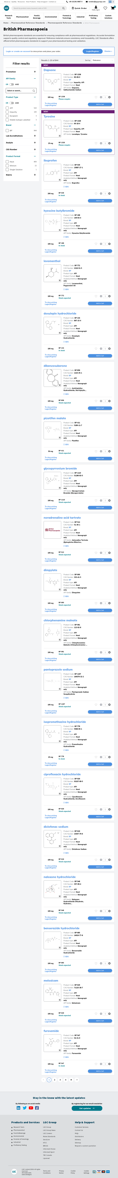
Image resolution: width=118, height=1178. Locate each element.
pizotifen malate (55, 418)
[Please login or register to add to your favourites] (96, 97)
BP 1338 (78, 74)
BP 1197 (78, 674)
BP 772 (77, 265)
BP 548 (77, 881)
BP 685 (77, 933)
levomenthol (52, 261)
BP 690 (77, 575)
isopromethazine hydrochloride (65, 722)
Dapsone (50, 70)
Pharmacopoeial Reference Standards (65, 23)
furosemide (51, 1031)
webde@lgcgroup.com (97, 2)
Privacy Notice (61, 1172)
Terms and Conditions (47, 1172)
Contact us (52, 2)
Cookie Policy (73, 1172)
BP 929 (77, 779)
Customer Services (81, 1127)
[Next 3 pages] (71, 1080)
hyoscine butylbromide (59, 210)
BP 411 (77, 423)
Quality (14, 2)
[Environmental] (12, 1136)
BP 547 (77, 1035)
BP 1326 (78, 121)
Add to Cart (100, 104)
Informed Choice (49, 1149)
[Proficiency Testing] (12, 1145)
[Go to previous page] (43, 1080)
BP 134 (77, 318)
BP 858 (77, 370)
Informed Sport (49, 1152)
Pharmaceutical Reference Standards (28, 23)
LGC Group (47, 1127)
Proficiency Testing (20, 1145)
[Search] (63, 8)
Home (6, 23)
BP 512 (77, 522)
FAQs (76, 1133)
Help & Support (42, 2)
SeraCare (46, 1140)
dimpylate (50, 570)
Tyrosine (49, 116)
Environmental (19, 1136)
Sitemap (78, 1143)
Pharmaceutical (19, 1130)
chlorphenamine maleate (60, 620)
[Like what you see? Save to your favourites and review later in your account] (105, 8)
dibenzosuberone (55, 365)
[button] (21, 72)
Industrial (17, 1142)
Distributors (79, 1136)
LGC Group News (49, 1130)
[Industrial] (12, 1142)
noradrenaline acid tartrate (62, 517)
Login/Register (92, 51)
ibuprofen (50, 160)
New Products (31, 2)
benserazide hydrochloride (61, 928)
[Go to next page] (76, 1080)
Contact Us (79, 1130)
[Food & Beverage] (12, 1133)
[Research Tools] (12, 1127)
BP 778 (77, 726)
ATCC (45, 1143)
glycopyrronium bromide (60, 468)
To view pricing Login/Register (51, 104)
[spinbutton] (105, 97)
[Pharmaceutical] (12, 1130)
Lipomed (46, 1158)
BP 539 (77, 165)
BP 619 (77, 831)
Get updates (85, 1108)
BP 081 (77, 625)
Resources (21, 2)
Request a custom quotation (85, 1146)
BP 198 (77, 215)
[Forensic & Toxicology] (12, 1139)
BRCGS (45, 1146)
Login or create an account (18, 51)
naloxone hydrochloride (60, 877)
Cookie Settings (86, 1172)
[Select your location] (111, 1)
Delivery (78, 1140)
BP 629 (77, 985)
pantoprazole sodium (58, 669)
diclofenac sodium (56, 826)
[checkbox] (7, 108)
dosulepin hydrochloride (60, 313)
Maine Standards (49, 1136)
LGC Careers (47, 1133)
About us (7, 2)
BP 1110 (78, 473)
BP (70, 80)
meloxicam (51, 980)
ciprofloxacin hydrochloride (62, 774)
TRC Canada (47, 1155)
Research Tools (19, 1127)
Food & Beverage (19, 1133)
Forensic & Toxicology (21, 1139)
